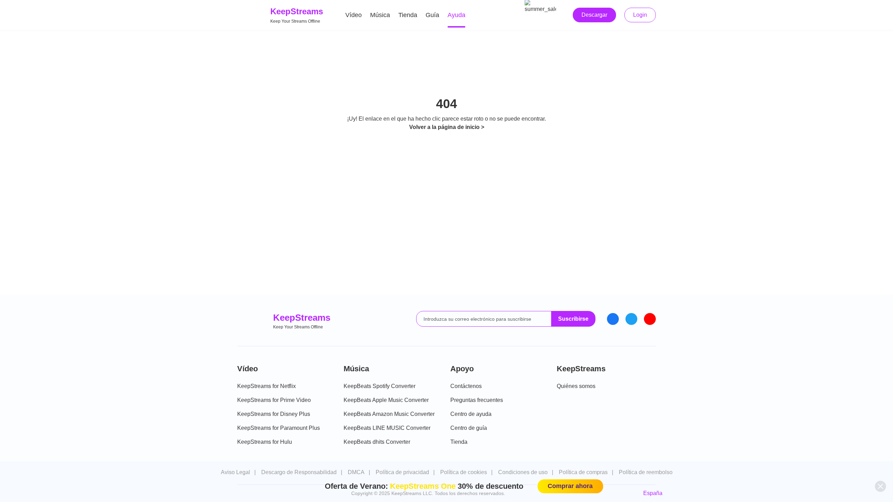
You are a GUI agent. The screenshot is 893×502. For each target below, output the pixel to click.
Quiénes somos (576, 386)
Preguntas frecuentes (476, 400)
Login (640, 15)
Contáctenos (466, 386)
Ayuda (456, 15)
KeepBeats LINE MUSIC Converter (387, 428)
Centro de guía (468, 428)
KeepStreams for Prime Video (274, 400)
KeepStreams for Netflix (266, 386)
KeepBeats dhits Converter (377, 442)
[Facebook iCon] (613, 319)
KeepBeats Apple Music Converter (386, 400)
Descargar (594, 15)
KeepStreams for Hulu (264, 442)
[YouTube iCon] (650, 319)
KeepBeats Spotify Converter (379, 386)
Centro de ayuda (470, 414)
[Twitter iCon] (631, 319)
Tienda (407, 15)
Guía (432, 15)
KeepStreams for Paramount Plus (278, 428)
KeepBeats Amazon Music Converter (389, 414)
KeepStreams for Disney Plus (273, 414)
